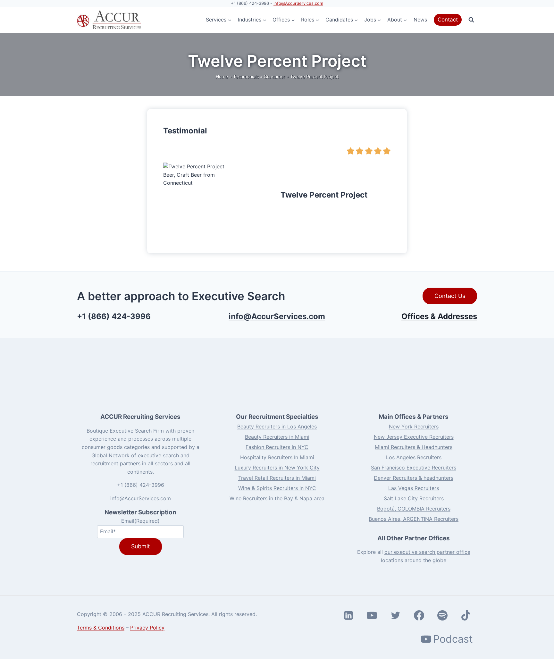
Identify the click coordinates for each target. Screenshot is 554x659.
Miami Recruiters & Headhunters (413, 447)
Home (222, 76)
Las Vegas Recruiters (413, 488)
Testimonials (246, 76)
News (420, 19)
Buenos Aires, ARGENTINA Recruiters (413, 519)
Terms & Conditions (100, 627)
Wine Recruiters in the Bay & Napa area (277, 498)
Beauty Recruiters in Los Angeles (277, 426)
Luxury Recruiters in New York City (277, 467)
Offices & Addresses (439, 316)
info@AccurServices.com (298, 3)
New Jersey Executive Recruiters (414, 437)
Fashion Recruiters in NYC (277, 447)
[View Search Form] (471, 20)
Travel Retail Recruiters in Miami (277, 478)
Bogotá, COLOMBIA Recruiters (413, 508)
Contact (448, 19)
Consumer (274, 76)
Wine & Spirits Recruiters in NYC (277, 488)
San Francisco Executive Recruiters (413, 467)
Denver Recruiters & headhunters (413, 478)
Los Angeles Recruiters (413, 457)
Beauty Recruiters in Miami (277, 437)
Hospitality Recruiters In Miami (277, 457)
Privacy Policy (147, 627)
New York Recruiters (414, 426)
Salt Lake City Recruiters (414, 498)
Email (140, 521)
